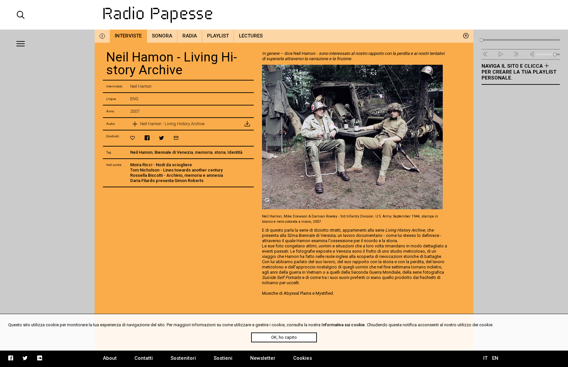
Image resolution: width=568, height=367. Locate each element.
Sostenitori (183, 358)
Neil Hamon (141, 152)
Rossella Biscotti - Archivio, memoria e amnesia (176, 175)
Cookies (302, 358)
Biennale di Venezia (173, 152)
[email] (176, 137)
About (110, 358)
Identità (234, 152)
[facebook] (147, 137)
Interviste (128, 36)
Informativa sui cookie (343, 324)
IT (485, 358)
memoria (203, 152)
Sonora (162, 36)
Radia (189, 36)
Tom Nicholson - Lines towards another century (176, 170)
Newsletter (262, 358)
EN (495, 358)
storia (219, 152)
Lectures (251, 36)
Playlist (218, 36)
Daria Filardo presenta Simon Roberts (166, 180)
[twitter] (161, 137)
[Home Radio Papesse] (284, 15)
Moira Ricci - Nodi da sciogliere (161, 164)
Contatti (143, 358)
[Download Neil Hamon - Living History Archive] (247, 124)
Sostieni (223, 358)
